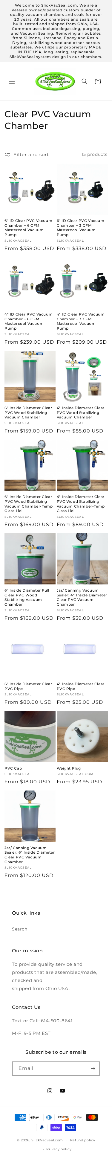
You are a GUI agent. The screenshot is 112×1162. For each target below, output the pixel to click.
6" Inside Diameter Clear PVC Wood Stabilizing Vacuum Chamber (28, 412)
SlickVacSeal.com (47, 1140)
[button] (12, 81)
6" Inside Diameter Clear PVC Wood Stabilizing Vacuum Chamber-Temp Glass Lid (28, 503)
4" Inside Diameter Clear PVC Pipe (81, 686)
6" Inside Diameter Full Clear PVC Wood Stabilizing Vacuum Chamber (26, 597)
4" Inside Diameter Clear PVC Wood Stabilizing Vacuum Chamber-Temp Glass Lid (81, 503)
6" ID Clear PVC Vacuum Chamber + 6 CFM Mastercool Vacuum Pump (28, 227)
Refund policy (82, 1140)
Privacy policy (58, 1149)
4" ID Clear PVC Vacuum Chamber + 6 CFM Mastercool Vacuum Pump (28, 321)
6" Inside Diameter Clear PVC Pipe (28, 686)
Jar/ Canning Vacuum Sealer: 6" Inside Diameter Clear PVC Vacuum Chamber (29, 855)
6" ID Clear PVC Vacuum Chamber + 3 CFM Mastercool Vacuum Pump (81, 227)
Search (19, 929)
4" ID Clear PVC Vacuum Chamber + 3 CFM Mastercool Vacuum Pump (81, 321)
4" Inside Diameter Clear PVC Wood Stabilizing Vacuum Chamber (81, 412)
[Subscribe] (92, 1069)
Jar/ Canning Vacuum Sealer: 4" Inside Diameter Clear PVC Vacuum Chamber (82, 597)
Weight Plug (69, 768)
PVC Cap (13, 768)
